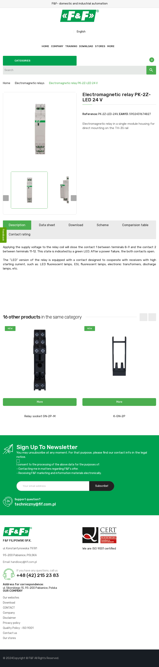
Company (9, 612)
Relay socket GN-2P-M (39, 416)
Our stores (9, 638)
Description (17, 225)
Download (76, 225)
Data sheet (47, 225)
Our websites (11, 597)
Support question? (28, 499)
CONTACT (9, 607)
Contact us (10, 633)
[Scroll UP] (154, 662)
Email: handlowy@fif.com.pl (20, 562)
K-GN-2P (119, 416)
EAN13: (124, 114)
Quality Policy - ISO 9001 (18, 628)
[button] (40, 402)
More (110, 46)
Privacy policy (11, 623)
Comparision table (135, 225)
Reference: (90, 114)
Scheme (103, 225)
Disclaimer (9, 618)
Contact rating (19, 234)
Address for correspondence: (23, 584)
